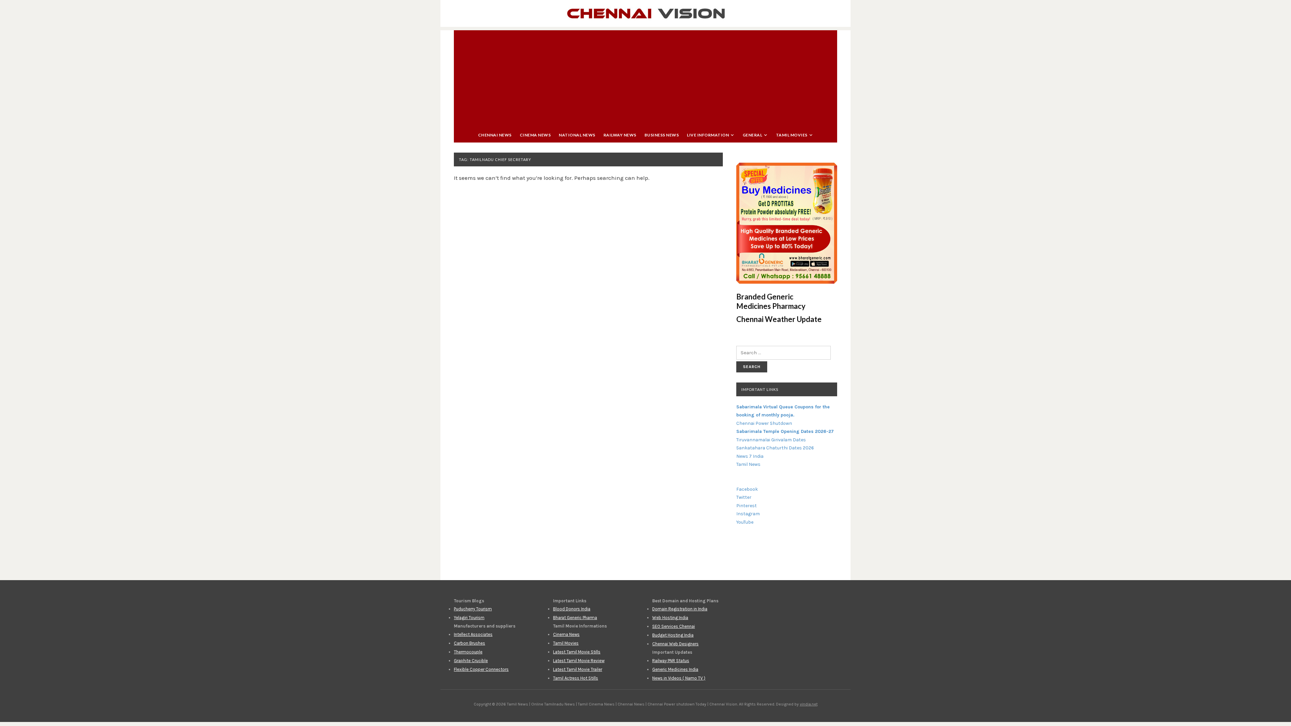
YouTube (744, 522)
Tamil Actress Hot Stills (575, 678)
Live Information (708, 134)
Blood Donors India (571, 608)
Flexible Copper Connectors (481, 669)
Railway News (619, 134)
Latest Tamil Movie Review (578, 660)
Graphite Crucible (471, 660)
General (752, 134)
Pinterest (746, 506)
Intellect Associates (473, 634)
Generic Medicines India (675, 669)
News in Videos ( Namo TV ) (678, 678)
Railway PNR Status (670, 660)
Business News (661, 134)
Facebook (747, 489)
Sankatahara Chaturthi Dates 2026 (775, 448)
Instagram (748, 514)
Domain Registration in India (679, 608)
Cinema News (535, 134)
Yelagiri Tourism (469, 617)
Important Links (759, 389)
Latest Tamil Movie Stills (576, 651)
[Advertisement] (645, 77)
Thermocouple (468, 651)
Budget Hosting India (673, 635)
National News (577, 134)
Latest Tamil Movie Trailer (577, 669)
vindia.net (809, 704)
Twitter (743, 497)
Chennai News (495, 134)
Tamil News (748, 464)
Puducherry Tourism (473, 608)
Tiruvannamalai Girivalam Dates (771, 440)
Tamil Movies (792, 134)
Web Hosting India (670, 617)
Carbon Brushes (469, 643)
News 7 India (750, 456)
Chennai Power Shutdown (764, 423)
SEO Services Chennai (673, 626)
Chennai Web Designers (675, 643)
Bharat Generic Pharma (575, 617)
